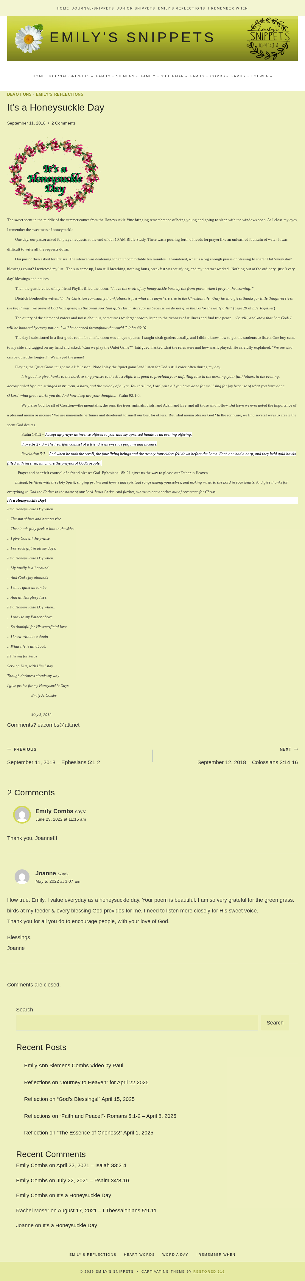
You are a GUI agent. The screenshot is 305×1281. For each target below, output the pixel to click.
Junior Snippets (136, 8)
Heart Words (139, 1254)
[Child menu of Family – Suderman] (164, 76)
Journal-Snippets (93, 8)
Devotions (19, 94)
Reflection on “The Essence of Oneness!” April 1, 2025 (88, 1133)
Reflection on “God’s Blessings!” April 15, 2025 (79, 1099)
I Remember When (228, 8)
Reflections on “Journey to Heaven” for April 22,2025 (86, 1082)
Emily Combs (32, 1165)
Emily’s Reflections (181, 8)
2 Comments (64, 123)
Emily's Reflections (60, 94)
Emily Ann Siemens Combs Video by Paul (73, 1065)
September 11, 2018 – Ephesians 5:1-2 (53, 756)
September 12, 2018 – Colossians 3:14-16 (247, 756)
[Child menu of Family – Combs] (209, 76)
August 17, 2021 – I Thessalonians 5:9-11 (107, 1211)
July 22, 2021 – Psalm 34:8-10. (93, 1181)
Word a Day (175, 1254)
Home (63, 8)
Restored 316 (209, 1271)
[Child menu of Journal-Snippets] (70, 76)
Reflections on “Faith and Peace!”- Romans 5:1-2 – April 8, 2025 (100, 1116)
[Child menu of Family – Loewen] (252, 76)
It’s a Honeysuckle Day (84, 1195)
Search (24, 1010)
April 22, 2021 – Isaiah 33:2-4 (91, 1165)
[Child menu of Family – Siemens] (117, 76)
